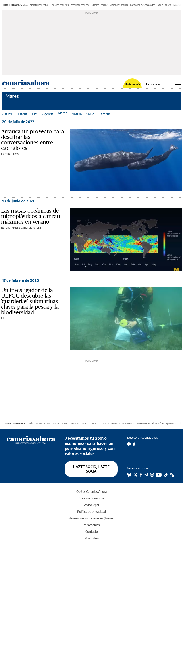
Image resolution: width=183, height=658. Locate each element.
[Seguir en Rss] (172, 475)
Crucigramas (53, 423)
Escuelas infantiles (60, 5)
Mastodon (92, 538)
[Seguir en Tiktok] (166, 475)
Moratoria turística (39, 5)
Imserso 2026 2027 (90, 423)
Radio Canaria (164, 5)
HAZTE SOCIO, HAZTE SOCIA (91, 469)
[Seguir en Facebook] (141, 475)
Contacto (91, 531)
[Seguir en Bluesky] (129, 475)
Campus (104, 114)
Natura (77, 114)
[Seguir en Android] (129, 444)
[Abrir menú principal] (178, 83)
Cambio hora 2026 (36, 423)
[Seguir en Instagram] (152, 475)
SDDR (64, 423)
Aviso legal (91, 505)
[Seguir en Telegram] (146, 475)
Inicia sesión (153, 84)
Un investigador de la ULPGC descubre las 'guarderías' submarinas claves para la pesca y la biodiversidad (30, 301)
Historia (22, 114)
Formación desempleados (142, 5)
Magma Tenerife (100, 5)
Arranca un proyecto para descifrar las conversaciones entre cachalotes (32, 139)
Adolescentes (143, 423)
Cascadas (74, 423)
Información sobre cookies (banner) (91, 518)
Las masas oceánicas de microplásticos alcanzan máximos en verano (30, 216)
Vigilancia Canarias (119, 5)
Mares (12, 96)
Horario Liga (128, 423)
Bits (35, 114)
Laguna (105, 423)
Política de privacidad (91, 511)
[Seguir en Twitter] (135, 475)
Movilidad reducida (80, 5)
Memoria (115, 423)
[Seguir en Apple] (134, 444)
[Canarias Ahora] (31, 439)
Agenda (48, 114)
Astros (7, 114)
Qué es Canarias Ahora (91, 491)
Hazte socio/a (132, 84)
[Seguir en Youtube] (159, 475)
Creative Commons (91, 498)
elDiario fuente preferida (164, 423)
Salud (90, 114)
